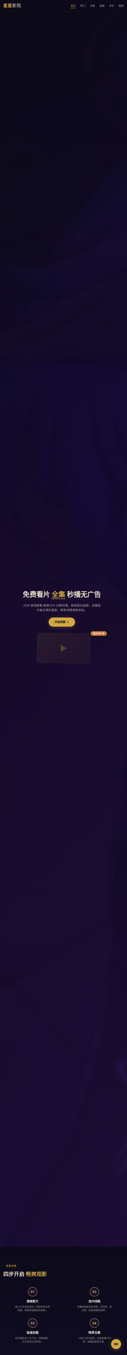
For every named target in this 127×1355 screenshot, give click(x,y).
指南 (102, 5)
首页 (73, 5)
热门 (82, 5)
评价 (111, 5)
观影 (116, 1344)
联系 (121, 5)
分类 (92, 5)
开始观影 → (62, 622)
